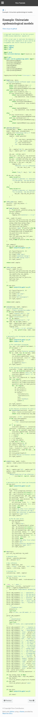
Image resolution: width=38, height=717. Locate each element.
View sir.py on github (10, 29)
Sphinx (12, 711)
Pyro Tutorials (20, 3)
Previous (8, 700)
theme (22, 711)
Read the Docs (7, 713)
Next (31, 700)
